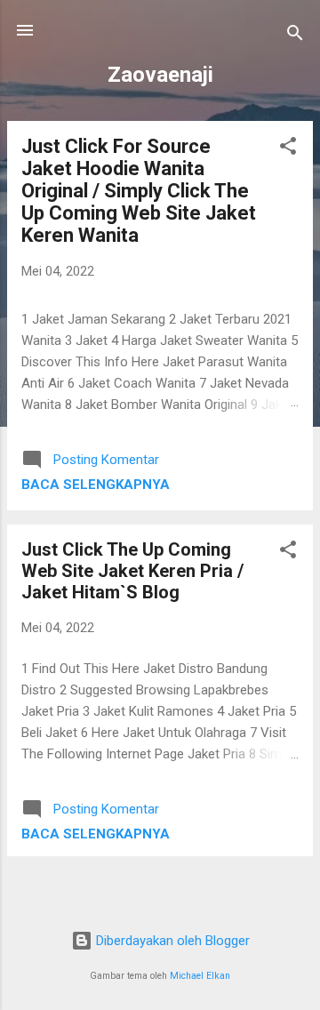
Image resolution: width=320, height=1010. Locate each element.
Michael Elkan (200, 976)
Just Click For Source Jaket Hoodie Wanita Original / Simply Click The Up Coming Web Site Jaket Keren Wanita (138, 190)
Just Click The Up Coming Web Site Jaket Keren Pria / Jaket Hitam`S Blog (132, 571)
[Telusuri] (295, 36)
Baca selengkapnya (95, 485)
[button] (288, 149)
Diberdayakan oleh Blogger (171, 941)
